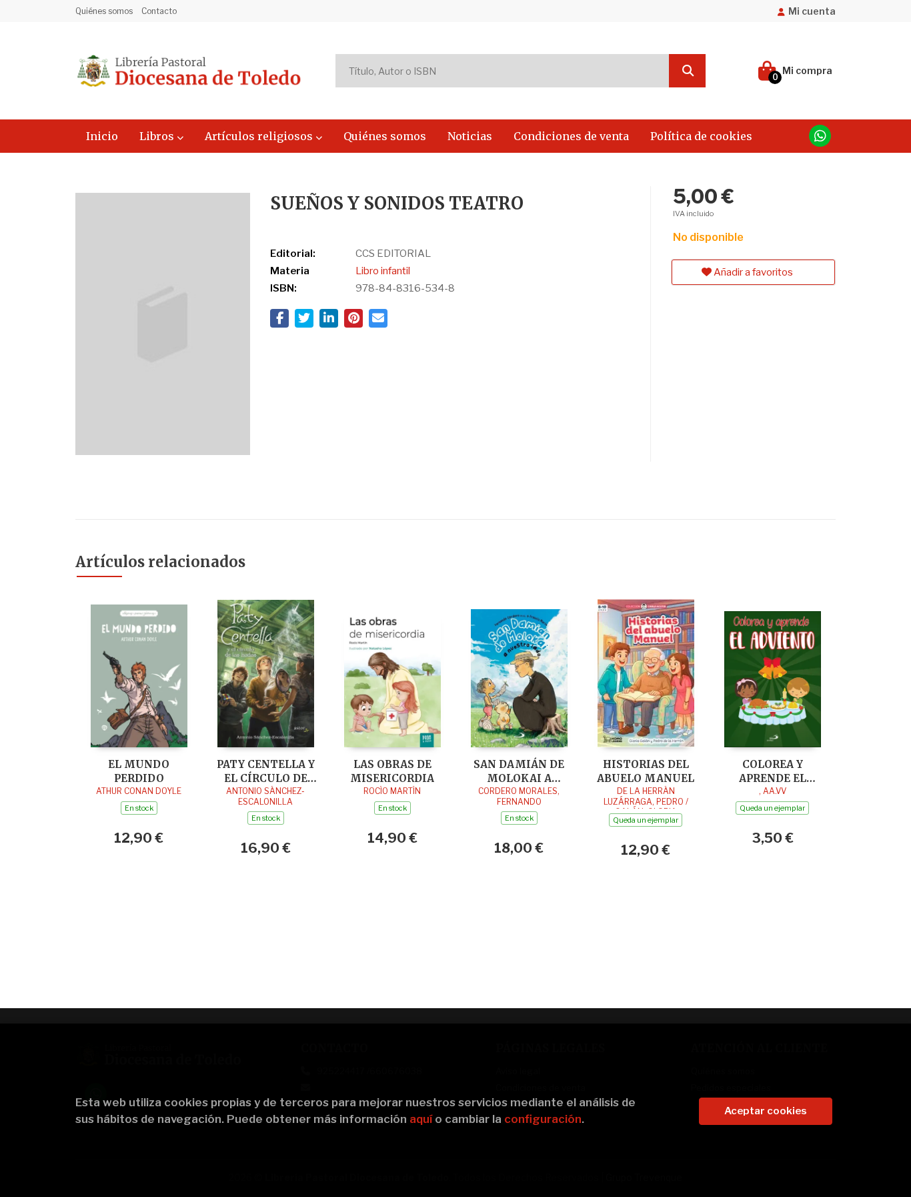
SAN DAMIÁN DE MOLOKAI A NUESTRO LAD (519, 771)
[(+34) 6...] (820, 136)
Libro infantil (382, 271)
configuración (543, 1119)
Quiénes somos (104, 11)
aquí (420, 1119)
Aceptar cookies (765, 1111)
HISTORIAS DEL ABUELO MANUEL (645, 771)
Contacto (159, 11)
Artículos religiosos (260, 136)
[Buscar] (687, 70)
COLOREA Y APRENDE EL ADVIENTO (772, 771)
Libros (158, 136)
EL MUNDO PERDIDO (138, 771)
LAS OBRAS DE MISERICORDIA (392, 771)
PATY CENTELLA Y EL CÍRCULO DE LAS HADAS (266, 771)
